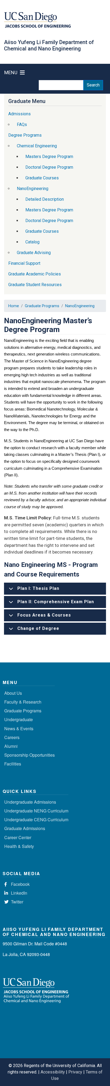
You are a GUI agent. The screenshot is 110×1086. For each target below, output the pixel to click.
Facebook (20, 884)
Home (13, 305)
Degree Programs (25, 135)
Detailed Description (44, 199)
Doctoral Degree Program (49, 167)
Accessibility (53, 1072)
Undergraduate (18, 719)
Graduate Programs (42, 305)
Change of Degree (38, 628)
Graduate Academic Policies (34, 274)
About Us (13, 693)
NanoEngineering (80, 305)
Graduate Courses (42, 177)
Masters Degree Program (49, 156)
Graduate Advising (34, 252)
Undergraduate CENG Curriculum (36, 819)
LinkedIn (19, 893)
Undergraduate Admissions (30, 802)
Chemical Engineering (37, 145)
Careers (11, 737)
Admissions (19, 113)
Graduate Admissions (24, 828)
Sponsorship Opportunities (29, 755)
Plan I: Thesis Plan (38, 588)
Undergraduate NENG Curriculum (36, 811)
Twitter (17, 902)
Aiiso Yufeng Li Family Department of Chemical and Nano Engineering (49, 45)
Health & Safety (19, 846)
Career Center (17, 837)
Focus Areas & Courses (44, 615)
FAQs (22, 124)
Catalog (32, 241)
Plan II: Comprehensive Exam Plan (55, 601)
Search (93, 85)
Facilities (12, 764)
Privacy (75, 1072)
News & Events (18, 728)
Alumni (11, 746)
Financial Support (24, 263)
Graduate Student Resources (35, 284)
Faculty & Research (22, 702)
